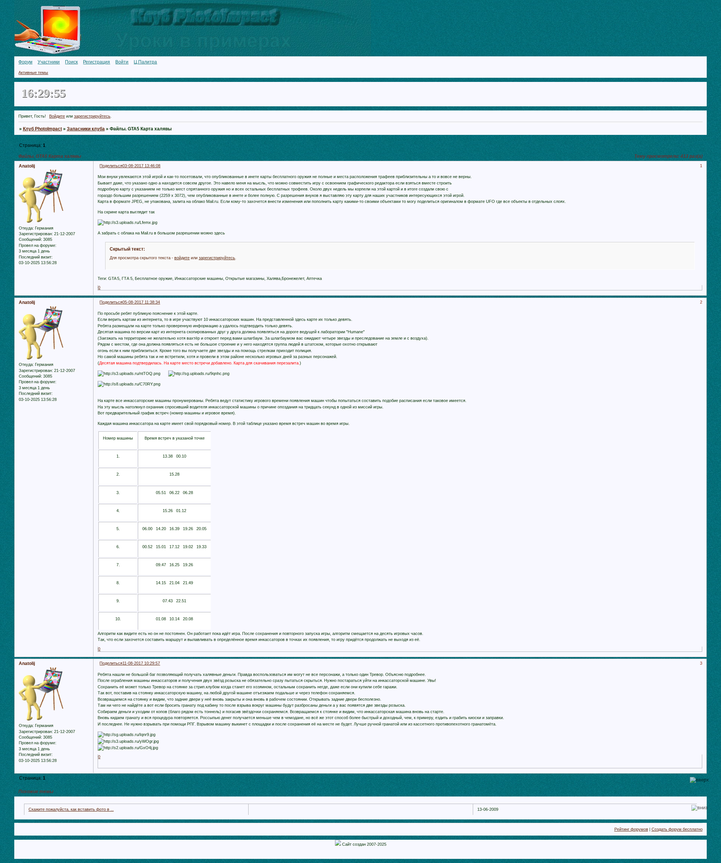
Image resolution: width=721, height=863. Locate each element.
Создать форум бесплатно (677, 829)
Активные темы (33, 72)
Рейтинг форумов (631, 829)
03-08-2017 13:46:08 (141, 165)
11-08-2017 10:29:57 (141, 663)
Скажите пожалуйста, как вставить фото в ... (71, 809)
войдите (182, 257)
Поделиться (111, 165)
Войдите (57, 116)
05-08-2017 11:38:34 (141, 302)
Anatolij (27, 166)
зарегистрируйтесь (92, 116)
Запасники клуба (86, 128)
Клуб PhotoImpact (42, 128)
